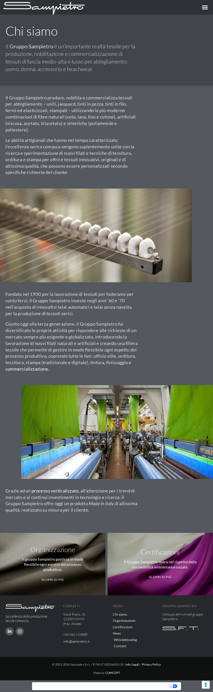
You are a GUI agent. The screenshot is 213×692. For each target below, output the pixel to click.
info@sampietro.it (76, 641)
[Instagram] (20, 631)
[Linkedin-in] (9, 631)
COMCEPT (112, 673)
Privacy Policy (151, 664)
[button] (205, 7)
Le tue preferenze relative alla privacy (124, 686)
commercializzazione (26, 369)
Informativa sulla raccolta (55, 686)
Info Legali (132, 664)
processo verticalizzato (55, 490)
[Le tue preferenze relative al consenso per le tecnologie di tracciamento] (206, 685)
